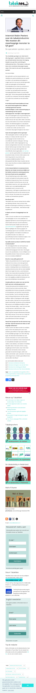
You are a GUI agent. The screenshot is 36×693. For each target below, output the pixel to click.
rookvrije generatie (10, 374)
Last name (12, 625)
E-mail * (11, 540)
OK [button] (28, 685)
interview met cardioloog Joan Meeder (17, 367)
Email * (11, 613)
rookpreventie (20, 374)
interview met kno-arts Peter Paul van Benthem (19, 369)
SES (28, 372)
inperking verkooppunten (12, 375)
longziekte (23, 372)
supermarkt (28, 374)
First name (12, 619)
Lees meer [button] (11, 690)
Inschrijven (17, 561)
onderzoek (23, 677)
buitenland (10, 671)
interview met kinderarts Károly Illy (17, 363)
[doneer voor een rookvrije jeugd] (18, 393)
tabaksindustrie (12, 668)
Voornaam (12, 546)
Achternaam (13, 553)
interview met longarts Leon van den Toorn (18, 365)
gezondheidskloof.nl (10, 226)
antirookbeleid (12, 677)
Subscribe (17, 633)
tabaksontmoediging (17, 665)
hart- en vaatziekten (14, 372)
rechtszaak (24, 668)
